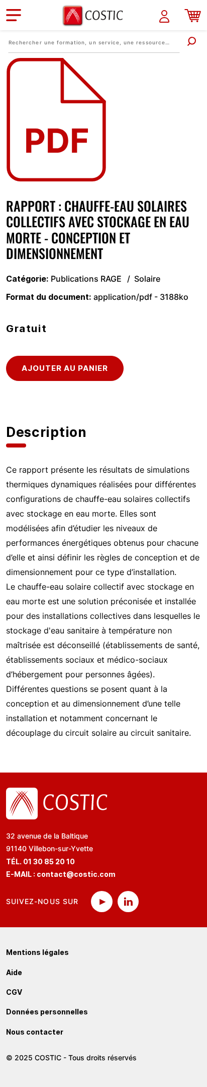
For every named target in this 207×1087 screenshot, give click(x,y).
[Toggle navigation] (13, 15)
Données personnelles (47, 1011)
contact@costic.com (76, 874)
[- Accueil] (96, 15)
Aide (14, 972)
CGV (14, 992)
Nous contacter (34, 1032)
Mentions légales (37, 952)
